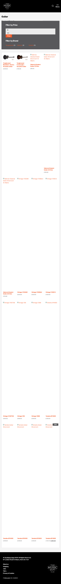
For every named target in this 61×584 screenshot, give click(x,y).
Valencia (19, 45)
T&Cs (4, 571)
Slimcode (7, 578)
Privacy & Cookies (8, 573)
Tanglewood (9, 45)
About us (5, 564)
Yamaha (30, 45)
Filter (9, 36)
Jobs (4, 568)
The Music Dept (9, 557)
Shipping (5, 566)
